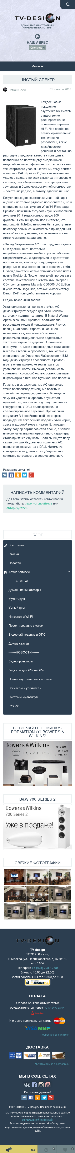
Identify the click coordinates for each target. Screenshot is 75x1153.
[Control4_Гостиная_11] (37, 911)
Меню (36, 66)
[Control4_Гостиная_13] (15, 911)
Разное (14, 706)
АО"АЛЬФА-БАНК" (54, 1007)
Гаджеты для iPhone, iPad (27, 670)
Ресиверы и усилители (25, 688)
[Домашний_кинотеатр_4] (60, 877)
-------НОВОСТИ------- (24, 652)
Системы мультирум (23, 697)
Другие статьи (19, 643)
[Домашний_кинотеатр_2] (37, 894)
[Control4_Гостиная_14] (60, 894)
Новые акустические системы (30, 679)
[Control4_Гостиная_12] (60, 911)
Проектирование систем (26, 625)
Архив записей (19, 572)
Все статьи (16, 545)
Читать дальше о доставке (51, 1064)
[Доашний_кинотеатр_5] (15, 877)
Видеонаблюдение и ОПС (27, 634)
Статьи (14, 554)
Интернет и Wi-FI (21, 616)
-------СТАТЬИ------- (22, 580)
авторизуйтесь (17, 508)
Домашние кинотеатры (25, 589)
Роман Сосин (18, 90)
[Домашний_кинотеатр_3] (37, 877)
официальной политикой (37, 1119)
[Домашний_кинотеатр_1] (15, 894)
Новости (15, 563)
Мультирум (17, 598)
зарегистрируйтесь (38, 503)
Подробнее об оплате (53, 1034)
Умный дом (17, 607)
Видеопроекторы (21, 661)
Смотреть (36, 47)
